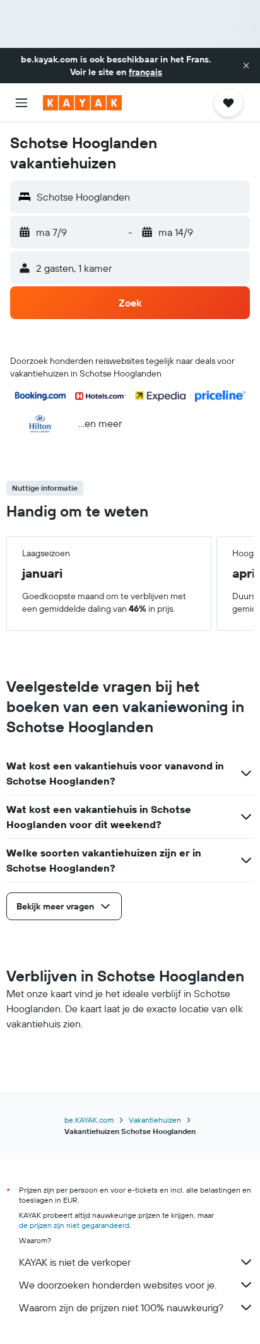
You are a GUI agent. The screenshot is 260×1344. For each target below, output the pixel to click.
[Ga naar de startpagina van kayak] (82, 102)
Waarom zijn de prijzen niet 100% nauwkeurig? (121, 1307)
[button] (246, 65)
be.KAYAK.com (89, 1120)
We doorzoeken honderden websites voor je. (117, 1284)
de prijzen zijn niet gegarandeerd (74, 1225)
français (145, 72)
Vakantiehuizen (155, 1120)
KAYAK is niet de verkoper (75, 1262)
